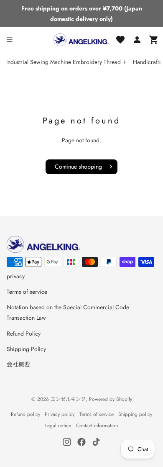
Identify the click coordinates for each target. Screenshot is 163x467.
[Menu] (9, 39)
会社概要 (18, 364)
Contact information (97, 425)
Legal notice (58, 425)
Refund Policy (24, 333)
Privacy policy (59, 414)
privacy (16, 276)
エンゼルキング (68, 399)
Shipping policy (135, 414)
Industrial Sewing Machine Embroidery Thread (63, 62)
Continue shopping (78, 166)
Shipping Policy (26, 349)
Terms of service (27, 291)
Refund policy (25, 414)
